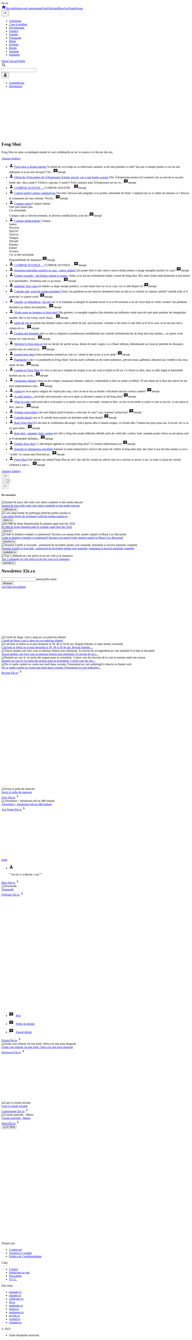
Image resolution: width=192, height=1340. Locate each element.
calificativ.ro (16, 1298)
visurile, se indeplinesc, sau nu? (33, 302)
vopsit (18, 391)
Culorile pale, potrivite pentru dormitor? (38, 291)
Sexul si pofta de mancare (17, 792)
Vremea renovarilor (26, 412)
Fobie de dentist (25, 1023)
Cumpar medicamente (27, 220)
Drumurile (8, 889)
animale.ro (15, 1292)
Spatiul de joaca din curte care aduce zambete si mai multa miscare (41, 505)
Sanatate (14, 51)
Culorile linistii (23, 417)
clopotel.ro (15, 1322)
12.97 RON (9, 1127)
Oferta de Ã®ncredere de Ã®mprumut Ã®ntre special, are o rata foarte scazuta (61, 177)
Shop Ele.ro (9, 1123)
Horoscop (20, 8)
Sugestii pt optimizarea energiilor (34, 449)
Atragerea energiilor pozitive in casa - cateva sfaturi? (45, 270)
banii (4, 859)
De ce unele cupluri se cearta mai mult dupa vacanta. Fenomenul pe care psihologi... (51, 667)
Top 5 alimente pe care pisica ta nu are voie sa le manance (36, 559)
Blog (61, 8)
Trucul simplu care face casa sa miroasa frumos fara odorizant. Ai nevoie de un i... (50, 654)
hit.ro (12, 1302)
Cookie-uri (15, 1249)
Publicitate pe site (19, 1272)
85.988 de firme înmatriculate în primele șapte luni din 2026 (37, 527)
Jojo (18, 1015)
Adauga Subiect (11, 158)
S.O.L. (13, 1279)
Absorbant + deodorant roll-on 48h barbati (27, 804)
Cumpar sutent (23, 203)
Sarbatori (14, 54)
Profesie (14, 44)
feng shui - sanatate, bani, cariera (34, 433)
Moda (12, 41)
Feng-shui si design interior (30, 166)
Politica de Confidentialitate (25, 1256)
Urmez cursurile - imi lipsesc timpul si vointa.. (41, 275)
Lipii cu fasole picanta (15, 1106)
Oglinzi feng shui (24, 443)
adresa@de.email (46, 579)
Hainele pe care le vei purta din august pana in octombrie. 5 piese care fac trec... (49, 660)
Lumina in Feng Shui (27, 370)
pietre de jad (21, 323)
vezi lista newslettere (14, 586)
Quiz (44, 8)
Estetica (13, 31)
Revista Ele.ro (10, 672)
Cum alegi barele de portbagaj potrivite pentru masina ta (35, 516)
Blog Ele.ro (8, 882)
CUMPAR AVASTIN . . (29, 187)
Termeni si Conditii (20, 1253)
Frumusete (15, 37)
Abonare (7, 583)
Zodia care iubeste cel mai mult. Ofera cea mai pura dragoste (37, 1047)
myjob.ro (14, 1315)
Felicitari (52, 8)
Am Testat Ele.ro (12, 809)
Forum (79, 8)
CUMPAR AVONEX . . (29, 265)
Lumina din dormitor (27, 333)
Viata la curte (22, 401)
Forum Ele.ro (9, 1040)
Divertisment (16, 27)
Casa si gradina (18, 24)
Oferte (21, 61)
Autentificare (16, 82)
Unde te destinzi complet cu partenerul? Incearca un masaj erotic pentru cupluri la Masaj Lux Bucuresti (62, 537)
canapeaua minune (25, 380)
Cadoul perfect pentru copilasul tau (35, 193)
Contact (13, 1269)
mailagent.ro (16, 1312)
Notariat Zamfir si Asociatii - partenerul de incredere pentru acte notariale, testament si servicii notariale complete (68, 548)
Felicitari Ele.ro (11, 894)
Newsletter (15, 1275)
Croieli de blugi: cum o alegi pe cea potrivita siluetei (32, 640)
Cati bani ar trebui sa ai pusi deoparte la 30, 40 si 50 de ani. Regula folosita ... (47, 647)
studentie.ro (16, 1305)
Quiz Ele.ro (8, 797)
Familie (13, 34)
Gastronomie (34, 8)
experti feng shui (24, 354)
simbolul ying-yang (26, 286)
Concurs (13, 61)
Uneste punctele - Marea (16, 1118)
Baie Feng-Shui (24, 422)
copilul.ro (14, 1319)
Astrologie (15, 21)
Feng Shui (20, 459)
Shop (5, 61)
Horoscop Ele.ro (11, 1052)
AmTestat (69, 8)
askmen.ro (15, 1295)
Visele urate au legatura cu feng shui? (36, 312)
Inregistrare (15, 86)
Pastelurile (20, 359)
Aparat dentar (24, 1032)
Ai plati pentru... (24, 396)
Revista (10, 8)
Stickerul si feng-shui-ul (28, 344)
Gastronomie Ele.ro (13, 1111)
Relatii (13, 48)
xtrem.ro (14, 1309)
